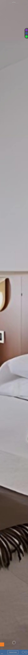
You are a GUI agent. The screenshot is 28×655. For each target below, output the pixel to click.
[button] (2, 652)
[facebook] (26, 33)
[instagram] (26, 30)
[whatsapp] (26, 36)
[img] (14, 325)
